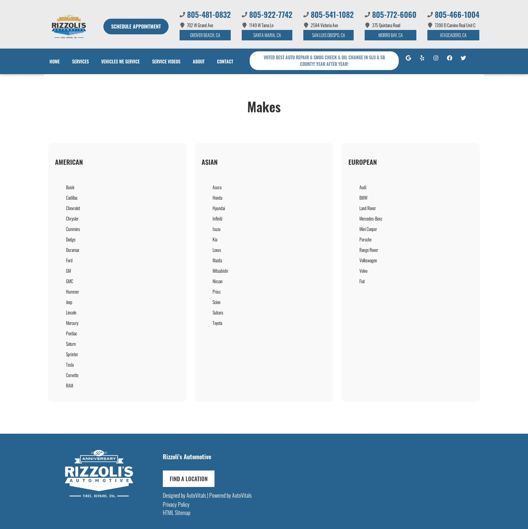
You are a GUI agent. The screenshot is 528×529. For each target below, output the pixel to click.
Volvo (363, 271)
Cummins (73, 229)
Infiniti (217, 218)
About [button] (199, 61)
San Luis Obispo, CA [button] (328, 35)
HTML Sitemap (176, 512)
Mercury (72, 323)
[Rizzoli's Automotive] (69, 26)
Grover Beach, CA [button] (205, 35)
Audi (362, 187)
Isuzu (217, 229)
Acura (217, 187)
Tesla (70, 364)
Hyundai (219, 208)
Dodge (70, 239)
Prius (217, 291)
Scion (217, 302)
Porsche (365, 239)
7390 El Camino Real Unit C (455, 25)
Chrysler (72, 218)
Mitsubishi (220, 271)
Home (55, 61)
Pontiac (71, 333)
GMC (69, 281)
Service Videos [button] (166, 61)
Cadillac (72, 197)
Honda (217, 197)
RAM (69, 385)
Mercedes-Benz (370, 218)
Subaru (218, 312)
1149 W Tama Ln (261, 25)
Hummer (72, 291)
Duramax (72, 250)
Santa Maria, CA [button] (267, 35)
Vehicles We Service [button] (120, 61)
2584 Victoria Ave (324, 25)
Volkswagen (368, 260)
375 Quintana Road (386, 25)
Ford (69, 260)
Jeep (69, 302)
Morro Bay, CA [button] (390, 35)
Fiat (362, 281)
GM (68, 271)
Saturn (71, 344)
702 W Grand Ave (200, 25)
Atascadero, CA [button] (453, 35)
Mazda (217, 260)
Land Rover (367, 208)
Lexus (217, 250)
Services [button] (80, 61)
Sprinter (72, 354)
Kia (215, 239)
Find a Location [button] (189, 479)
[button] (408, 60)
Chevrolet (73, 208)
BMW (363, 197)
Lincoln (71, 312)
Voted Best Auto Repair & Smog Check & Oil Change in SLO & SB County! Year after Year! (324, 60)
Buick (70, 187)
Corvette (72, 375)
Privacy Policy (176, 504)
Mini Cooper (368, 229)
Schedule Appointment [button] (136, 26)
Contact (225, 61)
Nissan (217, 281)
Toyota (217, 323)
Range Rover (368, 250)
